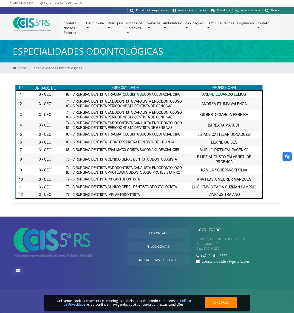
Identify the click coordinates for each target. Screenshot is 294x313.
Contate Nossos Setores (70, 28)
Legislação (245, 23)
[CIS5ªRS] (32, 23)
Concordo (220, 302)
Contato (160, 233)
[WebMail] (18, 270)
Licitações (226, 23)
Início (21, 67)
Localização (159, 246)
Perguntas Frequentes (159, 260)
